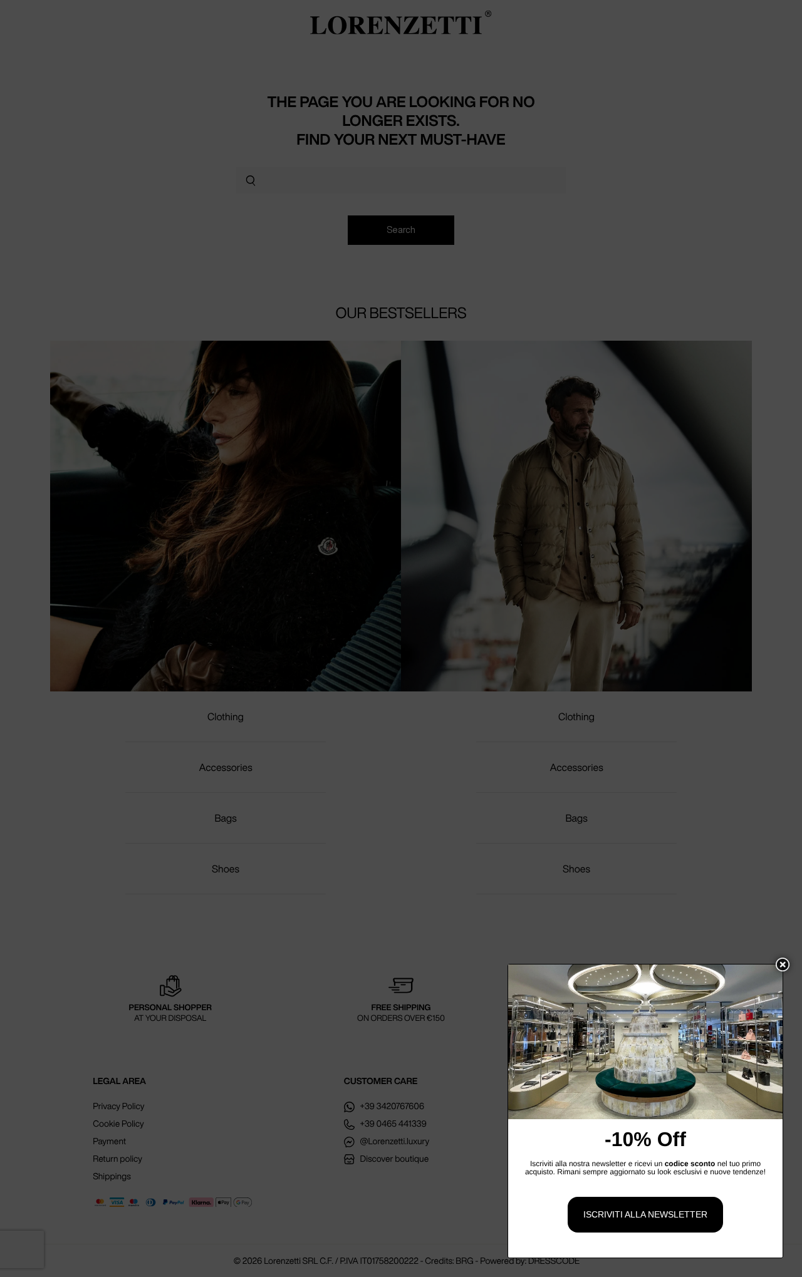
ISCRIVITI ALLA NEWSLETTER (645, 1214)
